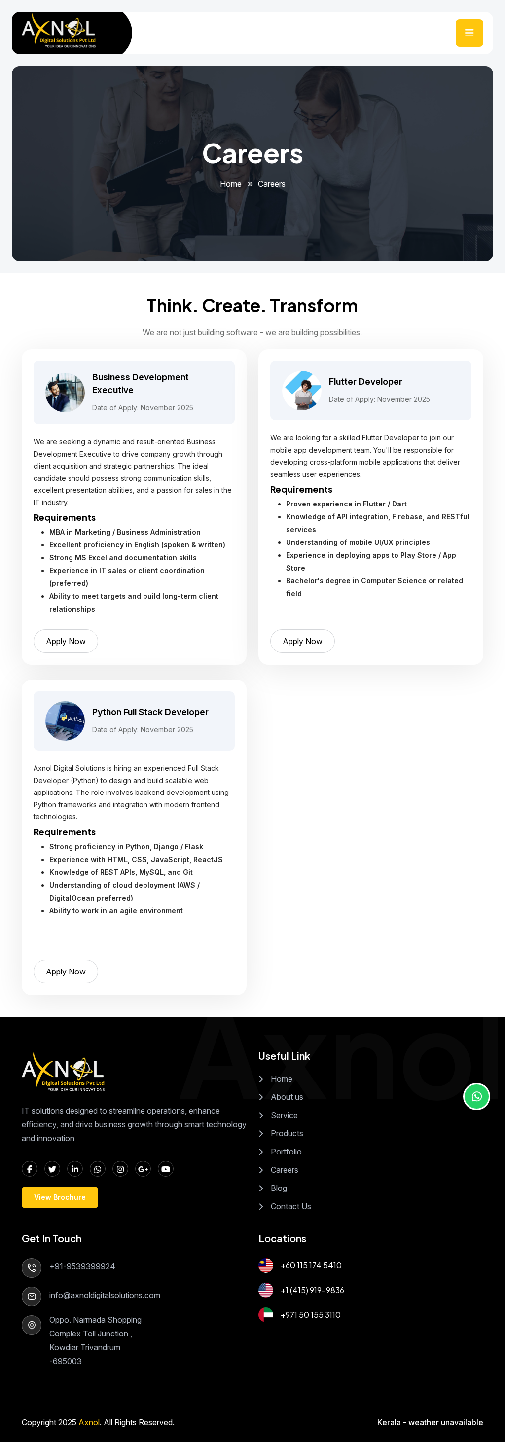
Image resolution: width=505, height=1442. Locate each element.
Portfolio (286, 1151)
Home (231, 184)
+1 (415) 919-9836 (312, 1290)
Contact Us (291, 1206)
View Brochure (60, 1197)
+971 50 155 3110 (311, 1314)
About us (287, 1097)
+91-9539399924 (82, 1266)
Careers (284, 1170)
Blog (279, 1188)
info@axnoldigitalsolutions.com (104, 1295)
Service (284, 1115)
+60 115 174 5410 (311, 1265)
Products (287, 1133)
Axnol (89, 1422)
